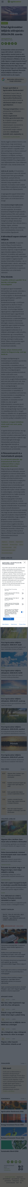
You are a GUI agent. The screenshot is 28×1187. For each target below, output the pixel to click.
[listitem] (14, 590)
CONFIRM (8, 618)
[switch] (22, 593)
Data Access (14, 624)
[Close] (25, 562)
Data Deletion (5, 624)
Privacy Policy (22, 624)
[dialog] (14, 593)
